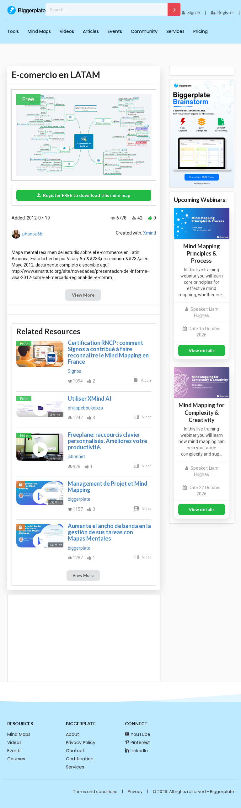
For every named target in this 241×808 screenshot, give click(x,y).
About (72, 734)
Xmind (149, 232)
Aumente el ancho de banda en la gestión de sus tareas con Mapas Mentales (109, 532)
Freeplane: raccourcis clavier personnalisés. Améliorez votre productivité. (107, 441)
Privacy (135, 792)
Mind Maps (39, 31)
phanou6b (32, 233)
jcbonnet (76, 456)
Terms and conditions (95, 792)
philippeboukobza (85, 407)
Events (115, 31)
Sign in (193, 12)
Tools (13, 31)
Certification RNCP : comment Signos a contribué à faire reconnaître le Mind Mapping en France (108, 352)
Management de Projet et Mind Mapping (107, 486)
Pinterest (140, 742)
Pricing (200, 31)
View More (83, 295)
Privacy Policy (80, 742)
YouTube (140, 734)
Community (144, 31)
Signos (74, 371)
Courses (16, 759)
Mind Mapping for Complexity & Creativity (201, 412)
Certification (80, 759)
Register (225, 12)
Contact (75, 750)
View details (202, 350)
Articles (91, 31)
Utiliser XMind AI (89, 398)
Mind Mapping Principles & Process (201, 253)
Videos (67, 31)
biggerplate (79, 499)
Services (175, 31)
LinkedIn (139, 750)
